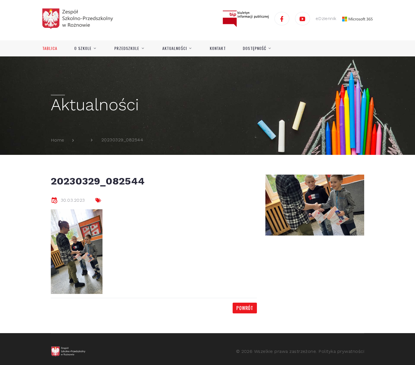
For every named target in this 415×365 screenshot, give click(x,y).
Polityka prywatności (341, 351)
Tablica (49, 48)
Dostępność (254, 48)
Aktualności (174, 48)
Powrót (244, 308)
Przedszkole (126, 48)
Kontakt (218, 48)
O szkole (82, 48)
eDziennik (326, 18)
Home (57, 140)
